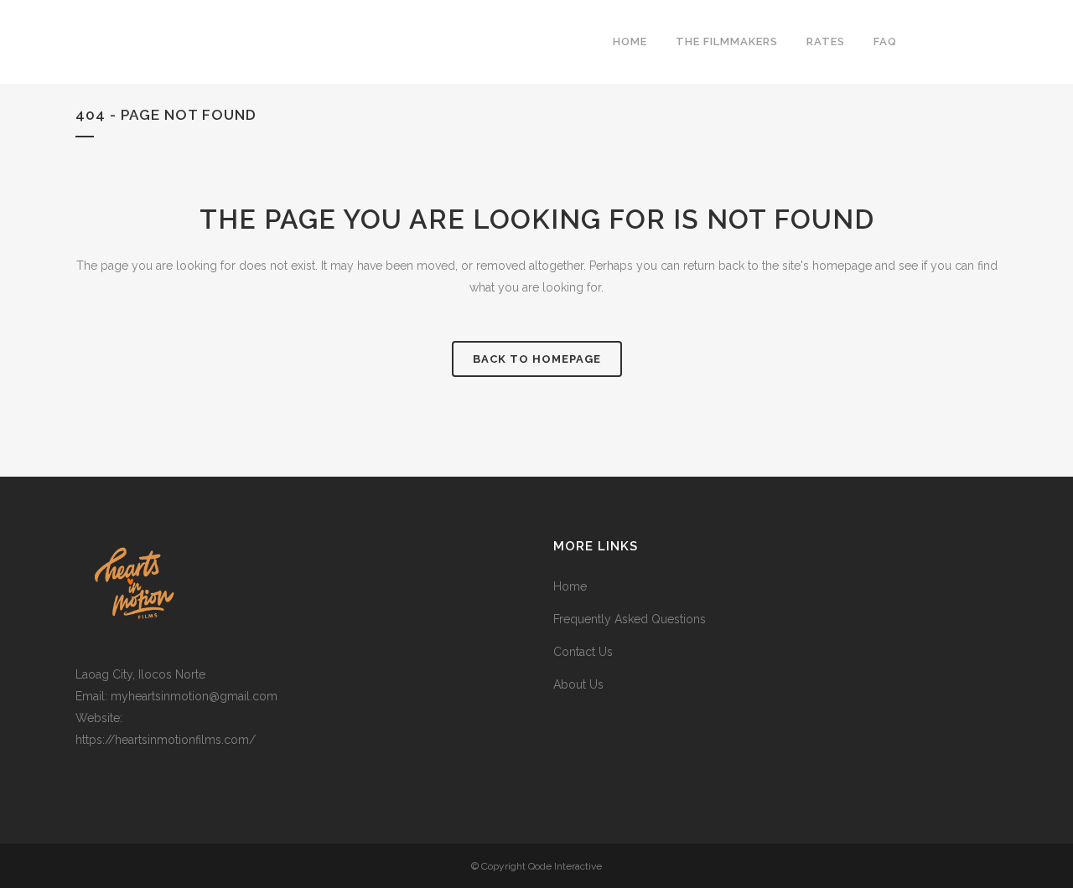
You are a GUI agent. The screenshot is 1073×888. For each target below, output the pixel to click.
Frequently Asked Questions (629, 619)
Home (570, 586)
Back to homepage (537, 359)
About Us (578, 684)
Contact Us (583, 651)
